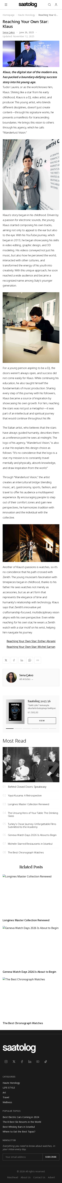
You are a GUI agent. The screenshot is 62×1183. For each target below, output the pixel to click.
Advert (51, 1177)
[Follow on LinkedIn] (29, 1061)
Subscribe (51, 1157)
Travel (6, 1097)
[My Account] (56, 4)
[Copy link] (37, 660)
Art (4, 1092)
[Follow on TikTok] (45, 1061)
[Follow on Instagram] (6, 1061)
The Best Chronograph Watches (23, 1023)
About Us (26, 1177)
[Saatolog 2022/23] (35, 728)
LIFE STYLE (9, 1087)
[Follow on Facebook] (22, 1061)
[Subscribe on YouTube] (37, 1061)
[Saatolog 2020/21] (52, 728)
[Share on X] (6, 660)
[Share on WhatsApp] (29, 660)
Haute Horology (11, 1082)
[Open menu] (6, 4)
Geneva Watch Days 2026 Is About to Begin (29, 972)
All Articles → (26, 679)
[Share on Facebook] (14, 660)
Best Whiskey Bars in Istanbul (19, 1126)
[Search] (49, 4)
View (42, 720)
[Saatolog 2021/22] (44, 728)
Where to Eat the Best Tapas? (19, 1131)
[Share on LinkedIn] (22, 660)
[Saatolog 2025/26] (10, 728)
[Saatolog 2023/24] (27, 728)
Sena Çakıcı (9, 32)
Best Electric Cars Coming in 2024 (21, 1117)
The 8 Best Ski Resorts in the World (22, 1121)
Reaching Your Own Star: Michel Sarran (31, 647)
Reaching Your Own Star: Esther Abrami (31, 641)
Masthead (12, 1177)
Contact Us (39, 1177)
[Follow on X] (14, 1061)
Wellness (7, 1102)
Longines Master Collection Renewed (26, 920)
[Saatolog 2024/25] (18, 728)
